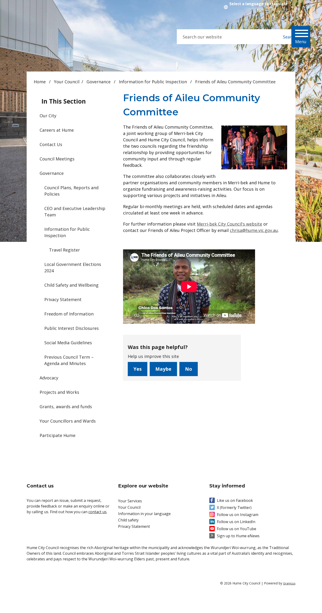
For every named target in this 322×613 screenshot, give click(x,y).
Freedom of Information (69, 314)
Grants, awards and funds (66, 406)
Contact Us (51, 144)
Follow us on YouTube (236, 528)
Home (40, 81)
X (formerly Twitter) (234, 507)
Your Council (66, 81)
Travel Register (64, 250)
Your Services (130, 501)
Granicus (289, 583)
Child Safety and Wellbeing (71, 285)
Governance (99, 81)
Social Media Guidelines (68, 342)
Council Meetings (57, 159)
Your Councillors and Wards (68, 421)
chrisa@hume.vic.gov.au (254, 230)
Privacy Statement (63, 299)
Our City (48, 115)
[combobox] (257, 7)
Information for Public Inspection (153, 81)
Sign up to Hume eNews (238, 535)
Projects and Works (59, 392)
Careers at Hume (57, 130)
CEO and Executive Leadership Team (74, 212)
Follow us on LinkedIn (236, 521)
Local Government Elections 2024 (72, 267)
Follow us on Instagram (237, 514)
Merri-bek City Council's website (229, 224)
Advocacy (49, 378)
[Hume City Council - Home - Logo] (62, 37)
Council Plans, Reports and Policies (71, 191)
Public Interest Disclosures (71, 328)
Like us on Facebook (235, 500)
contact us (97, 511)
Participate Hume (57, 435)
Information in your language (144, 513)
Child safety (128, 520)
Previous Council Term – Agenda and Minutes (69, 360)
